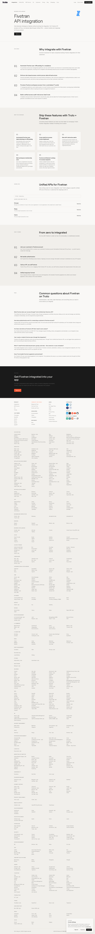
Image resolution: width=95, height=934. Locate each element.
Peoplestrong (52, 705)
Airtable (34, 875)
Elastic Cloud (34, 471)
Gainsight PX (69, 450)
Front (15, 675)
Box (32, 547)
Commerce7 (34, 625)
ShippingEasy (34, 627)
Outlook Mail (51, 642)
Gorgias (68, 675)
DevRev (50, 878)
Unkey (50, 484)
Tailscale (33, 483)
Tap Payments (17, 794)
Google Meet (69, 913)
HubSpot (68, 581)
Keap (33, 583)
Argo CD (17, 537)
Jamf (33, 617)
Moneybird (34, 438)
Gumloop (16, 732)
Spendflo (16, 417)
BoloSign (16, 634)
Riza (67, 478)
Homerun (68, 503)
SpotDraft (68, 635)
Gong (33, 810)
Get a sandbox (88, 2)
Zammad (16, 688)
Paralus (15, 551)
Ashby (33, 501)
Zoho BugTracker (70, 890)
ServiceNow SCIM (70, 885)
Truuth (16, 517)
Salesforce (16, 589)
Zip (68, 844)
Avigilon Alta (51, 465)
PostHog (33, 454)
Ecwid (50, 625)
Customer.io (69, 758)
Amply (15, 641)
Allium (16, 448)
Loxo (15, 506)
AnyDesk (17, 805)
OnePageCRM (52, 586)
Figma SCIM (70, 610)
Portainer (51, 477)
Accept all (89, 929)
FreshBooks (34, 437)
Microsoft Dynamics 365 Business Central (73, 437)
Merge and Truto (34, 404)
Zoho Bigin (68, 590)
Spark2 (15, 422)
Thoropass (16, 415)
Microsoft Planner (52, 882)
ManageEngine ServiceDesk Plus (73, 680)
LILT (16, 897)
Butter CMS (52, 738)
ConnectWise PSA (36, 878)
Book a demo (80, 2)
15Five (15, 693)
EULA (50, 404)
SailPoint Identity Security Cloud (21, 718)
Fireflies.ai (51, 570)
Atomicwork (52, 671)
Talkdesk (51, 684)
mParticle (35, 765)
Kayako (16, 680)
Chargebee (51, 859)
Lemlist (67, 810)
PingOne (68, 852)
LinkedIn (17, 764)
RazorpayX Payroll (35, 707)
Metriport (17, 665)
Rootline (17, 792)
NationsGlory (18, 660)
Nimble (67, 584)
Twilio (67, 483)
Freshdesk (68, 674)
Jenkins (15, 540)
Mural (15, 744)
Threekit (69, 627)
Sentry (67, 480)
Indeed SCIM (52, 699)
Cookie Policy (51, 419)
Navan (51, 902)
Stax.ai (16, 443)
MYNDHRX (35, 702)
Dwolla (67, 786)
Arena (16, 799)
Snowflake (34, 599)
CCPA (50, 409)
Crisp (15, 672)
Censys (33, 834)
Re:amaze (51, 683)
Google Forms (52, 866)
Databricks (34, 450)
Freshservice (16, 727)
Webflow (16, 768)
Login (75, 2)
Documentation (34, 413)
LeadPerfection (70, 583)
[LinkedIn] (67, 413)
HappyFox (51, 677)
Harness (50, 538)
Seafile (33, 551)
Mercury (69, 523)
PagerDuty (51, 727)
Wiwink (34, 590)
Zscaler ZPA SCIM (70, 838)
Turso (67, 599)
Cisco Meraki (17, 468)
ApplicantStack (17, 501)
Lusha (67, 818)
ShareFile (51, 551)
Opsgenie (34, 727)
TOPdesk (52, 686)
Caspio (67, 466)
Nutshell (16, 586)
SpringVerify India (52, 516)
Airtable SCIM (52, 875)
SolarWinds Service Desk (19, 684)
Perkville (69, 765)
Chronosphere (53, 725)
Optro (67, 560)
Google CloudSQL (53, 472)
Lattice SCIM (70, 701)
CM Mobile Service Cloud (72, 671)
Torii (16, 854)
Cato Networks (18, 834)
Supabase (68, 481)
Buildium (16, 435)
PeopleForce (18, 705)
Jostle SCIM (16, 717)
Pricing (43, 2)
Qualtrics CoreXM (35, 868)
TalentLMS (34, 745)
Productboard (17, 885)
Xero (50, 443)
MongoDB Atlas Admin (36, 475)
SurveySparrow (17, 869)
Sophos (33, 837)
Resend (15, 644)
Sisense (50, 456)
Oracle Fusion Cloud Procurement (21, 440)
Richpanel (68, 683)
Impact (67, 761)
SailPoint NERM (53, 718)
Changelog (52, 2)
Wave (33, 443)
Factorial (68, 695)
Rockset (17, 456)
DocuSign (51, 547)
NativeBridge (53, 475)
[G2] (72, 413)
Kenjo (33, 701)
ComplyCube (69, 558)
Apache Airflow (53, 463)
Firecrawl (68, 471)
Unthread (69, 686)
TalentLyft (16, 509)
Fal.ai (68, 493)
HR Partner (68, 698)
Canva (33, 610)
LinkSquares (35, 635)
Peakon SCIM (18, 923)
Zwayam (16, 710)
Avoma (51, 568)
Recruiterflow (34, 507)
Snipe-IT (52, 618)
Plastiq (33, 791)
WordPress (34, 768)
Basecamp (51, 876)
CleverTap (68, 756)
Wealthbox (17, 590)
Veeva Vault (68, 561)
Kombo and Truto (35, 408)
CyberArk (52, 779)
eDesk (67, 672)
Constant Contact (35, 758)
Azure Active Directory (36, 849)
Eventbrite (16, 649)
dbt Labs (33, 530)
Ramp (50, 844)
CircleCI (68, 537)
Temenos (35, 524)
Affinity (50, 577)
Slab (67, 744)
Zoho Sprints (34, 891)
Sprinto (15, 419)
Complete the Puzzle (36, 402)
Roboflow (51, 494)
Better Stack (16, 725)
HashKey (51, 604)
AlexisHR (33, 693)
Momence (35, 827)
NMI (51, 789)
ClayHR (33, 695)
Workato (69, 732)
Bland (33, 922)
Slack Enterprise (17, 720)
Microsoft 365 (17, 852)
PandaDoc (68, 550)
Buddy (33, 537)
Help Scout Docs (35, 678)
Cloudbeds (17, 902)
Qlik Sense (68, 454)
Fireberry (33, 580)
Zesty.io (33, 486)
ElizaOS (51, 493)
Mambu (51, 523)
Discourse (68, 739)
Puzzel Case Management (72, 681)
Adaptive (17, 463)
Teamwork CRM (69, 589)
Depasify (33, 523)
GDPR (50, 408)
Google (15, 851)
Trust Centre (51, 417)
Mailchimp (51, 641)
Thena (16, 888)
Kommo (50, 583)
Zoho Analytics (35, 458)
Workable (68, 509)
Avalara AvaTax (17, 434)
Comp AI (51, 558)
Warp (34, 496)
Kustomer (34, 680)
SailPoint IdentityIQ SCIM (38, 718)
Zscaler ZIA (51, 838)
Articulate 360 (17, 738)
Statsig (33, 655)
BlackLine (35, 434)
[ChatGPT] (67, 418)
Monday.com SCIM (19, 884)
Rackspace (35, 683)
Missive (15, 681)
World (33, 854)
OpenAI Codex (18, 477)
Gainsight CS (17, 581)
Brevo (15, 578)
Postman (68, 477)
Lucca (15, 702)
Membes (17, 584)
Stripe (67, 792)
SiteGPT (16, 424)
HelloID (50, 851)
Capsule (33, 578)
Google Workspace (36, 851)
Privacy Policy (51, 411)
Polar (50, 791)
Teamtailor (34, 509)
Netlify (67, 475)
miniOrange (68, 717)
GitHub (33, 538)
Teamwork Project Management (73, 887)
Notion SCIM (35, 908)
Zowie (67, 688)
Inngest (33, 474)
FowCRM (52, 580)
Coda (67, 738)
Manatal (33, 506)
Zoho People (69, 708)
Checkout (34, 786)
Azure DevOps (34, 876)
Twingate (16, 484)
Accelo (16, 577)
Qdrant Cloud (52, 597)
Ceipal (15, 503)
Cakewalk (35, 558)
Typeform (34, 869)
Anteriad (17, 818)
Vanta (50, 561)
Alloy (16, 558)
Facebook (52, 759)
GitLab (15, 879)
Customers (38, 2)
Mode (67, 453)
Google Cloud (34, 472)
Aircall (15, 922)
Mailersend (68, 641)
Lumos (51, 560)
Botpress (33, 491)
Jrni (16, 827)
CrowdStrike (51, 834)
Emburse (34, 844)
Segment (16, 767)
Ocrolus (52, 438)
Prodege (17, 868)
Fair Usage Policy (52, 406)
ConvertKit (51, 758)
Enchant (16, 674)
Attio (67, 577)
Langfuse (51, 451)
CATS (67, 501)
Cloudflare (51, 468)
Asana (67, 875)
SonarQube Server (54, 481)
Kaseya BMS (51, 881)
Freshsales (68, 580)
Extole (34, 759)
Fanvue (15, 861)
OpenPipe (35, 494)
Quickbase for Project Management (39, 885)
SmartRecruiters (69, 507)
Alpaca (15, 523)
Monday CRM (51, 584)
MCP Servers (28, 2)
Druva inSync (34, 548)
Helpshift (51, 879)
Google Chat (69, 715)
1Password (17, 779)
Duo (67, 849)
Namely (50, 702)
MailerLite (51, 764)
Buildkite (50, 537)
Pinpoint (50, 506)
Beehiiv (33, 756)
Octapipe (33, 586)
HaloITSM (34, 677)
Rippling (51, 707)
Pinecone (33, 597)
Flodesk (68, 759)
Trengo (67, 888)
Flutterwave (35, 788)
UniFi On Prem (36, 838)
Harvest (68, 696)
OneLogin (51, 852)
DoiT (51, 450)
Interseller (52, 810)
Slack (67, 718)
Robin (15, 828)
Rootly (67, 727)
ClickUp (15, 878)
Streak (34, 589)
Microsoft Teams (52, 717)
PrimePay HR (18, 707)
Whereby (16, 916)
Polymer (68, 506)
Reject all (76, 929)
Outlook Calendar (70, 827)
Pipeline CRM (16, 587)
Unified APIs (21, 2)
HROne (16, 699)
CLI (33, 2)
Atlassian (33, 465)
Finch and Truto (34, 406)
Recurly (33, 861)
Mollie (15, 789)
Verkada (17, 620)
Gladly (50, 675)
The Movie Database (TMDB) (56, 599)
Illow (34, 560)
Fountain (33, 503)
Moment (34, 789)
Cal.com (33, 825)
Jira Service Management (37, 881)
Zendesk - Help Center (71, 745)
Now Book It (52, 827)
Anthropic (16, 568)
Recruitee (16, 507)
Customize (82, 929)
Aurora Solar (16, 610)
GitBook (16, 741)
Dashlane (68, 779)
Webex (67, 915)
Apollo (33, 818)
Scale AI (50, 480)
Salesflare (68, 587)
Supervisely (69, 494)
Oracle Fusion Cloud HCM (38, 704)
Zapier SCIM (17, 486)
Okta (33, 852)
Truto (50, 483)
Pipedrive (68, 586)
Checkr (16, 516)
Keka (15, 701)
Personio (68, 705)
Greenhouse (51, 503)
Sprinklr (50, 767)
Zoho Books (70, 443)
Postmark (69, 642)
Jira (15, 881)
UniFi (67, 618)
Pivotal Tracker (35, 884)
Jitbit (67, 678)
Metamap (33, 516)
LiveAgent (51, 680)
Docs (58, 2)
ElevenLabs (34, 493)
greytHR (15, 696)
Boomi (15, 466)
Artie (67, 448)
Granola (68, 570)
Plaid (68, 440)
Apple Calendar (17, 825)
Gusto (33, 696)
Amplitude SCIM (53, 448)
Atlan (34, 738)
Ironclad (16, 635)
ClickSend (16, 758)
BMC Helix (68, 465)
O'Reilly (67, 702)
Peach (15, 791)
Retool (51, 478)
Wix (15, 628)
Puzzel (51, 681)
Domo (50, 818)
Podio (50, 884)
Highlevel (51, 581)
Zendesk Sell (51, 590)
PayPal (67, 789)
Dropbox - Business (70, 547)
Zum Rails (35, 794)
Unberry (50, 509)
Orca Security (70, 835)
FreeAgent (16, 437)
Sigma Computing (35, 456)
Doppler (68, 469)
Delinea (50, 715)
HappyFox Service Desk (71, 677)
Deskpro (52, 672)
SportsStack (35, 660)
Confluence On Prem (37, 739)
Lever (68, 504)
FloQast (69, 435)
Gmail (33, 641)
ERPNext (50, 435)
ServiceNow (51, 885)
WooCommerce (35, 628)
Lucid (34, 550)
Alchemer (17, 866)
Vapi (32, 923)
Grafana (68, 472)
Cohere (68, 491)
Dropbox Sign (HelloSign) (54, 634)
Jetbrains (51, 474)
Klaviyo (50, 762)
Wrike (15, 890)
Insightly (16, 583)
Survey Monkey (69, 868)
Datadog (33, 469)
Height (33, 879)
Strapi (16, 745)
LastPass (35, 781)
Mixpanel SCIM (53, 453)
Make (33, 882)
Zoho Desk (51, 688)
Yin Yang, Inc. (18, 931)
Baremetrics (16, 859)
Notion (33, 744)
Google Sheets (52, 741)
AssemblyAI (34, 568)
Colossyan (16, 913)
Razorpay (68, 791)
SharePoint (68, 551)
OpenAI (33, 571)
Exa (32, 604)
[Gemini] (75, 418)
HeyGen (15, 915)
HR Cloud (51, 698)
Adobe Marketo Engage (20, 756)
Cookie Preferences (53, 421)
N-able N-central (17, 618)
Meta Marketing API (19, 765)
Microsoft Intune (69, 617)
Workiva (17, 563)
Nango (33, 732)
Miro (15, 475)
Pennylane (51, 440)
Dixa (67, 878)
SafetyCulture (52, 868)
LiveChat (33, 717)
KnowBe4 (68, 741)
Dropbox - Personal (18, 548)
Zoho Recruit (16, 510)
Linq (15, 882)
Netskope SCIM (53, 835)
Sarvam (50, 571)
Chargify (68, 859)
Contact (33, 424)
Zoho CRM (16, 592)
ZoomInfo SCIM (18, 820)
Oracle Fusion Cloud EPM (72, 530)
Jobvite (50, 504)
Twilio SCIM (34, 708)
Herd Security (17, 835)
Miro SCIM (17, 908)
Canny (33, 866)
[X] (70, 413)
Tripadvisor (68, 902)
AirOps (15, 491)
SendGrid (33, 644)
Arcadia (17, 530)
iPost (34, 762)
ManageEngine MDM (53, 617)
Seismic (50, 811)
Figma (50, 610)
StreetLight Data (71, 456)
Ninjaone (35, 618)
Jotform (68, 866)
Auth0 (15, 849)
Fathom (34, 570)
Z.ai (49, 496)
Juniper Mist (69, 474)
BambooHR (51, 693)
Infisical (33, 835)
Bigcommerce (17, 625)
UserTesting (52, 869)
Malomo (69, 625)
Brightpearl (68, 434)
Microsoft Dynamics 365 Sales (38, 584)
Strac (51, 837)
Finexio (16, 788)
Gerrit (15, 538)
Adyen (16, 786)
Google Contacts (35, 581)
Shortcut (16, 887)
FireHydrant (69, 725)
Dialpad (50, 922)
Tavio (51, 732)
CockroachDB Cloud (18, 597)
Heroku (15, 474)
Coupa (33, 435)
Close (50, 578)
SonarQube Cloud (35, 481)
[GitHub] (77, 413)
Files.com (68, 548)
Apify (67, 463)
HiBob (33, 698)
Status (32, 415)
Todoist (33, 888)
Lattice (51, 701)
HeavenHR (16, 698)
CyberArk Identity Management (38, 715)
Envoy (50, 471)
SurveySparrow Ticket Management (56, 887)
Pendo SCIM (17, 454)
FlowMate (16, 472)
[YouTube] (75, 413)
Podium (34, 681)
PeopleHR (34, 705)
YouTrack (33, 890)
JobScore (34, 504)
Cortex (34, 799)
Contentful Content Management (56, 739)
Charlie (15, 695)
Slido (33, 649)
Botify (16, 450)
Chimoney (52, 786)
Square (50, 792)
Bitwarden (35, 779)
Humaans (33, 699)
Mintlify (69, 742)
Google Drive (17, 550)
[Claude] (72, 418)
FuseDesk (34, 675)
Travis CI (16, 541)
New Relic (34, 774)
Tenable (69, 837)
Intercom (51, 678)
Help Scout (16, 678)
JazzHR (15, 504)
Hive (67, 879)
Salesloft (33, 811)
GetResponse (17, 761)
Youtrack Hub (53, 890)
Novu (50, 765)
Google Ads (34, 761)
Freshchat (51, 674)
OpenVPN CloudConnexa (37, 805)
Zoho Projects (17, 891)
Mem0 (50, 742)
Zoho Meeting (34, 916)
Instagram (17, 762)
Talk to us (18, 33)
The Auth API (17, 838)
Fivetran (50, 530)
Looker (16, 453)
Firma (67, 634)
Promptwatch (52, 454)
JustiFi (68, 788)
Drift (15, 570)
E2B (15, 471)
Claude (34, 468)
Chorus (69, 568)
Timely (34, 828)
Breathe (68, 693)
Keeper (15, 781)
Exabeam (69, 834)
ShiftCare (17, 708)
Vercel (33, 541)
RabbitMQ (35, 478)
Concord (35, 634)
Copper (68, 578)
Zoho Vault (51, 781)
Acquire (15, 671)
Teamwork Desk (17, 686)
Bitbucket (68, 876)
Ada (33, 671)
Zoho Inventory (52, 628)
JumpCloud (68, 851)
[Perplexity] (70, 418)
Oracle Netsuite (35, 440)
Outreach (16, 811)
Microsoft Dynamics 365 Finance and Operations (21, 438)
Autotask (17, 876)
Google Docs (34, 741)
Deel (51, 695)
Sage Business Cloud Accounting (38, 441)
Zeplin (15, 611)
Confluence (16, 739)
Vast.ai (16, 553)
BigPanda (33, 725)
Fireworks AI (17, 494)
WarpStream (69, 484)
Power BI (16, 531)
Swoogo (52, 649)
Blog (48, 2)
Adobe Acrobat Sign (18, 547)
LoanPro (52, 437)
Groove (17, 677)
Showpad (69, 811)
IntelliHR (68, 699)
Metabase (34, 453)
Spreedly (34, 792)
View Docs (79, 203)
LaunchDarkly (17, 655)
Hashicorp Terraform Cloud (72, 538)
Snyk (15, 481)
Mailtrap (33, 642)
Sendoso (35, 767)
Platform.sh (51, 540)
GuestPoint (34, 902)
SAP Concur (70, 441)
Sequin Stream (18, 599)
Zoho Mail (51, 644)
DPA (49, 413)
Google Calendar (70, 825)
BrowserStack (52, 466)
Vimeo (50, 915)
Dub (15, 759)
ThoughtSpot (17, 458)
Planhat (51, 587)
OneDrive (51, 550)
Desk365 (33, 672)
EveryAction (17, 580)
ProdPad (68, 884)
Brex (50, 434)
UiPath (33, 484)
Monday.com (69, 882)
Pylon (16, 683)
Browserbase (34, 466)
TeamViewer (51, 805)
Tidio (33, 686)
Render (67, 540)
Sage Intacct (51, 441)
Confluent (68, 468)
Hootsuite (52, 761)
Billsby (33, 859)
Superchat (34, 684)
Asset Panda (18, 465)
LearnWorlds (35, 742)
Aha (15, 875)
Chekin (16, 604)
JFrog (33, 540)
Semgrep (16, 837)
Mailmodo (68, 764)
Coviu (34, 913)
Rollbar (15, 480)
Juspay (50, 788)
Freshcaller (34, 674)
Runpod (33, 480)
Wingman (69, 571)
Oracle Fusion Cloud (37, 477)
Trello (50, 888)
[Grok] (77, 418)
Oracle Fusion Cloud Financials (73, 438)
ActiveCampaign (35, 577)
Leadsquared (70, 762)
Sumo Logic (51, 774)
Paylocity (69, 704)
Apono (16, 715)
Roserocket (17, 751)
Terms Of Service (52, 415)
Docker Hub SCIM (54, 469)
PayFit (51, 704)
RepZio (16, 627)
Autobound (16, 810)
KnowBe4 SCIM (17, 742)
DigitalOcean (16, 493)
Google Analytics (17, 451)
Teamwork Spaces (53, 745)
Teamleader (51, 589)
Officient (16, 704)
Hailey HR (51, 696)
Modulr (15, 524)
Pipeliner (33, 587)
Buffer (50, 756)
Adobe (34, 463)
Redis (67, 597)
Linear (67, 881)
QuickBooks (16, 441)
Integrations (14, 2)
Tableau (33, 531)
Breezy (50, 501)
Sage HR (51, 507)
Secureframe (18, 561)
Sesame (69, 707)
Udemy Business (53, 708)
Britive (51, 849)
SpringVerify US (69, 516)
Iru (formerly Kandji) (19, 617)
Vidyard (34, 915)
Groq (15, 571)
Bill (14, 844)
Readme (50, 744)
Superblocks (18, 483)
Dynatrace (16, 774)
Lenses (69, 451)
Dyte (50, 913)
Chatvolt (51, 491)
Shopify (51, 627)
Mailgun (15, 642)
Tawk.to (68, 684)
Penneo (50, 635)
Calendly (51, 825)
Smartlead (16, 813)
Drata (16, 560)
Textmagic (69, 767)
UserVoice (69, 869)
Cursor (15, 469)
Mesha (15, 420)
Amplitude (35, 448)
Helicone (34, 451)
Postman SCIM (18, 478)
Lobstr (33, 764)
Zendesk (33, 688)
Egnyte (50, 548)
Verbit (16, 496)
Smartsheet (34, 887)
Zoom (50, 916)
